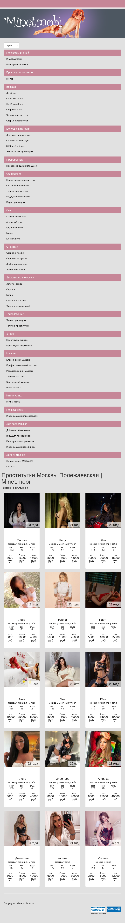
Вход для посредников (18, 435)
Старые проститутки (17, 120)
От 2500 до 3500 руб (17, 140)
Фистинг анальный (16, 300)
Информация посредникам (20, 446)
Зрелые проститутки (17, 115)
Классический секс (16, 216)
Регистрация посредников (20, 441)
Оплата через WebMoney (19, 460)
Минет (9, 233)
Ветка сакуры (13, 387)
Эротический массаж (17, 381)
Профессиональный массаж (21, 365)
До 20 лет (11, 92)
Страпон (10, 289)
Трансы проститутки (17, 191)
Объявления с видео (17, 185)
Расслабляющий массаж (19, 370)
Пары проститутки (16, 202)
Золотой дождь (14, 283)
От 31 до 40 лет (14, 103)
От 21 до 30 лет (14, 98)
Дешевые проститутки (18, 134)
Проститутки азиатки (17, 339)
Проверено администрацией (21, 165)
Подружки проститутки (18, 196)
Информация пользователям (22, 415)
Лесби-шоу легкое (16, 269)
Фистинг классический (18, 305)
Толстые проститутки (17, 325)
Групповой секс (14, 227)
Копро (9, 294)
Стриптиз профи (15, 252)
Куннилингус (13, 238)
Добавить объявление (18, 430)
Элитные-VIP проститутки (20, 151)
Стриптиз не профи (16, 258)
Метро (9, 78)
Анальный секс (14, 221)
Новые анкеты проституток (20, 179)
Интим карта (13, 401)
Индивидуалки (14, 58)
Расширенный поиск (17, 64)
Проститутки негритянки (19, 345)
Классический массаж (18, 359)
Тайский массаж (15, 376)
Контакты (11, 466)
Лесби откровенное (16, 263)
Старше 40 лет (14, 109)
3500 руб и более (15, 146)
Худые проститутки (16, 320)
